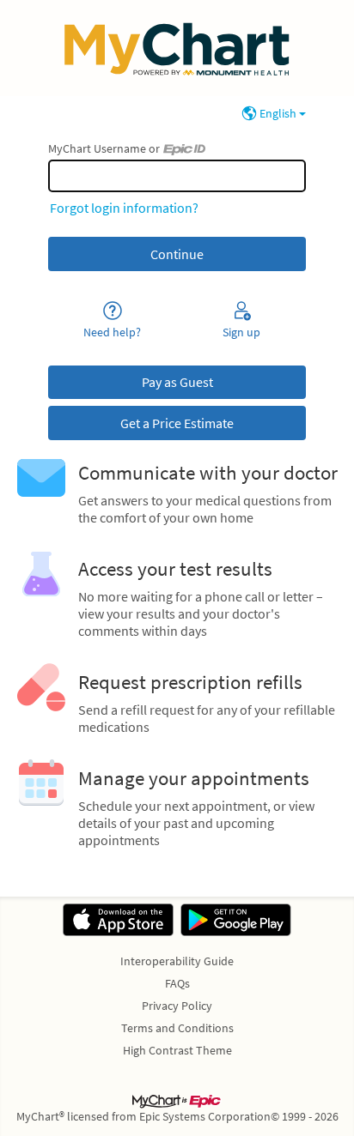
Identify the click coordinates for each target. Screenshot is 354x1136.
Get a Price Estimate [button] (177, 423)
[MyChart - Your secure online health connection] (176, 48)
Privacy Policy (177, 1005)
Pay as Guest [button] (177, 381)
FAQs (177, 983)
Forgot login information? (124, 207)
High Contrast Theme (177, 1050)
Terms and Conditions (177, 1028)
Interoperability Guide (177, 961)
